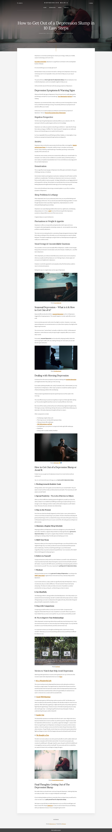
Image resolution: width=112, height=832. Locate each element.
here (61, 676)
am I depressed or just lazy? (65, 96)
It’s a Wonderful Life (43, 681)
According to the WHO (40, 61)
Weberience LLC (52, 823)
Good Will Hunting (43, 697)
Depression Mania (56, 3)
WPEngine (64, 823)
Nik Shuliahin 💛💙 (58, 462)
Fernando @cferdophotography (57, 780)
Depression (42, 33)
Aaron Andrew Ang (57, 302)
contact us (50, 805)
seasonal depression (58, 314)
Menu (91, 3)
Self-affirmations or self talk (44, 424)
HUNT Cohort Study (40, 575)
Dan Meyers (58, 666)
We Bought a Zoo (42, 735)
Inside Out (40, 715)
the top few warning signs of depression (55, 112)
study (49, 211)
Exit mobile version (56, 830)
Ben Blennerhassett (57, 371)
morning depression (71, 379)
